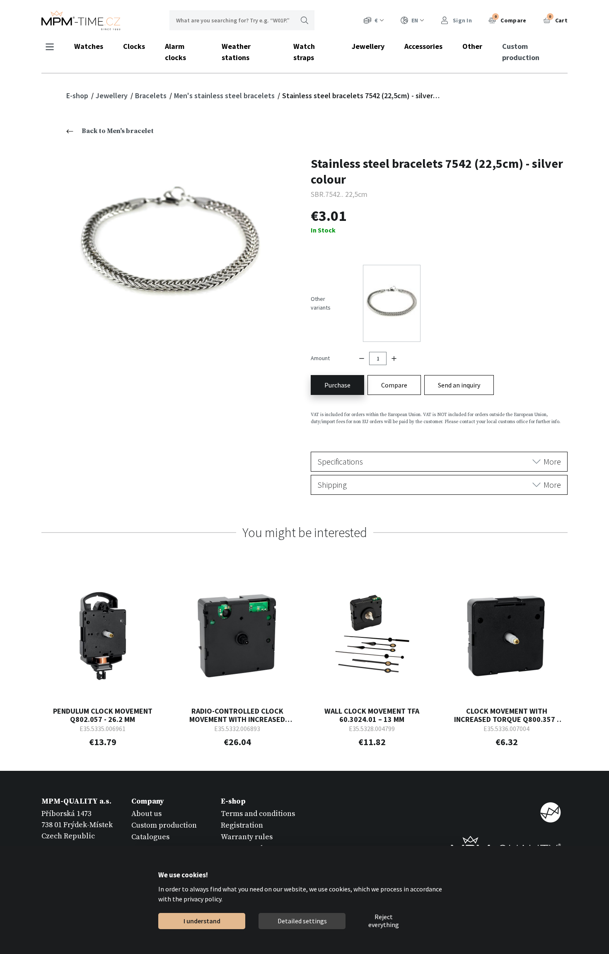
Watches (88, 46)
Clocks (134, 46)
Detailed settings (301, 921)
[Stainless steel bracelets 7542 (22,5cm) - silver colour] (170, 248)
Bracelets (151, 95)
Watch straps (304, 51)
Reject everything (383, 921)
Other (472, 46)
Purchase (337, 385)
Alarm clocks (175, 51)
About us (146, 813)
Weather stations (236, 51)
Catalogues (150, 837)
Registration (242, 825)
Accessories (423, 46)
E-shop (78, 95)
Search (304, 20)
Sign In (462, 20)
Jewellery (368, 46)
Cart (558, 19)
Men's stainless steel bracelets (225, 95)
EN (414, 20)
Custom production (520, 51)
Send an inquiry (459, 385)
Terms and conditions (258, 813)
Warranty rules (247, 837)
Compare (511, 19)
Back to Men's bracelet (118, 131)
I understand (201, 921)
